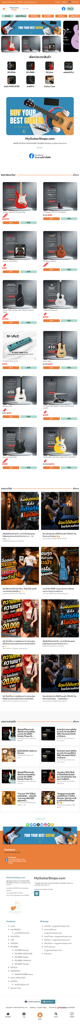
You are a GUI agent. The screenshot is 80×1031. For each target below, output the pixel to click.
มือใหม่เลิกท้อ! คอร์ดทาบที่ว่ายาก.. (27, 752)
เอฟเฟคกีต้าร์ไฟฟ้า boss (24, 974)
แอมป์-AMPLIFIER (11, 86)
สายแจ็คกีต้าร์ (15, 929)
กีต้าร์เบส (49, 72)
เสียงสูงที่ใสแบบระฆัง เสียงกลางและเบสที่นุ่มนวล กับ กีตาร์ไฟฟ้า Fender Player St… (26, 733)
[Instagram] (45, 824)
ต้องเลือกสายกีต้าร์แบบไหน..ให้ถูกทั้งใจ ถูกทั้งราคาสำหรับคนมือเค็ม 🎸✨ (20, 590)
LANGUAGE (75, 2)
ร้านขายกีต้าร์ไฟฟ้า (43, 157)
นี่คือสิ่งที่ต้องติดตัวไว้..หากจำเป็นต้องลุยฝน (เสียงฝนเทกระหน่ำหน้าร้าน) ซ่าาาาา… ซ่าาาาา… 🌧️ (19, 536)
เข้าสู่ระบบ (64, 2)
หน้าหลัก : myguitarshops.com (57, 926)
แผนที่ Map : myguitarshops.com (58, 936)
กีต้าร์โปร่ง (12, 72)
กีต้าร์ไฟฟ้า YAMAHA (23, 960)
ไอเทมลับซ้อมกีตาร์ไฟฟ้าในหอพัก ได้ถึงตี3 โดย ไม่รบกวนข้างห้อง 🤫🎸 (59, 535)
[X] (38, 824)
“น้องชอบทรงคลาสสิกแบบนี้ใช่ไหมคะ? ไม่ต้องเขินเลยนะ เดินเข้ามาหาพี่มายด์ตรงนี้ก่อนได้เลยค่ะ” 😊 (66, 798)
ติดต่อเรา (57, 2)
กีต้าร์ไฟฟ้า (30, 72)
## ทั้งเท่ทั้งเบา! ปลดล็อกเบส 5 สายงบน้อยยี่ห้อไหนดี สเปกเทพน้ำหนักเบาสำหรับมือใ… (19, 697)
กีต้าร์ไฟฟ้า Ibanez (22, 950)
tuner (12, 926)
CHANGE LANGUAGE (34, 1002)
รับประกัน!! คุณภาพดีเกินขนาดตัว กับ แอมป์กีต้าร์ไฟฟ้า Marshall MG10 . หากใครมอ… (66, 733)
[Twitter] (41, 824)
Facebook (39, 155)
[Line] (27, 824)
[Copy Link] (52, 824)
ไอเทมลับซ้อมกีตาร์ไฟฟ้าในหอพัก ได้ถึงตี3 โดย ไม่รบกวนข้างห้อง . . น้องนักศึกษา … (59, 697)
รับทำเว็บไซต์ (71, 1007)
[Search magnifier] (54, 8)
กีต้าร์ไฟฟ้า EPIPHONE (23, 953)
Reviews (47, 953)
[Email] (48, 824)
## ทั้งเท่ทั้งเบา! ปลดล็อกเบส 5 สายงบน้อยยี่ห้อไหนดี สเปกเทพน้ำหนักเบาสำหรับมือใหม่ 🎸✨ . (19, 644)
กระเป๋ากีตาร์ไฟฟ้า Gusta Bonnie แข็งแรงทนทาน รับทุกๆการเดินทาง (58, 590)
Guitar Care (49, 86)
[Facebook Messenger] (34, 824)
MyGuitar (14, 7)
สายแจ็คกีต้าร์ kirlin (22, 932)
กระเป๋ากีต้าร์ (15, 936)
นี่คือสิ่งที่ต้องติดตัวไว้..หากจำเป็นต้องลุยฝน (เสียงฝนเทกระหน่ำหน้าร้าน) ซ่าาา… (59, 642)
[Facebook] (31, 824)
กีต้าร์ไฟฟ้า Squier (22, 957)
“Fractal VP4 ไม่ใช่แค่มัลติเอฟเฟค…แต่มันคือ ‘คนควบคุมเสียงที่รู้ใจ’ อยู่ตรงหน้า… (26, 797)
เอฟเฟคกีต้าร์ (68, 72)
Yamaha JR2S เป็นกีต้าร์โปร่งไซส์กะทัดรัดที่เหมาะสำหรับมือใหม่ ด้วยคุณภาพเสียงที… (66, 776)
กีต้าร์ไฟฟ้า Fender (22, 963)
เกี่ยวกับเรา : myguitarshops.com (58, 943)
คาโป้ (12, 939)
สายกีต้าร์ (30, 86)
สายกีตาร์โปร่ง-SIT (22, 984)
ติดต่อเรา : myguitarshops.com (57, 939)
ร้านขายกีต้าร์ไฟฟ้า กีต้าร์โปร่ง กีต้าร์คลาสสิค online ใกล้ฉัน (17, 861)
